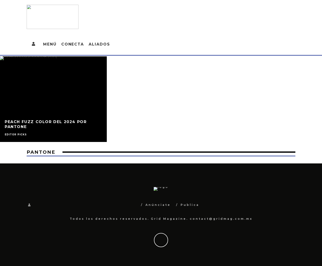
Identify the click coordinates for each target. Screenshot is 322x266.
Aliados (99, 44)
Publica (190, 205)
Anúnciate (158, 205)
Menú (50, 44)
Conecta (72, 44)
